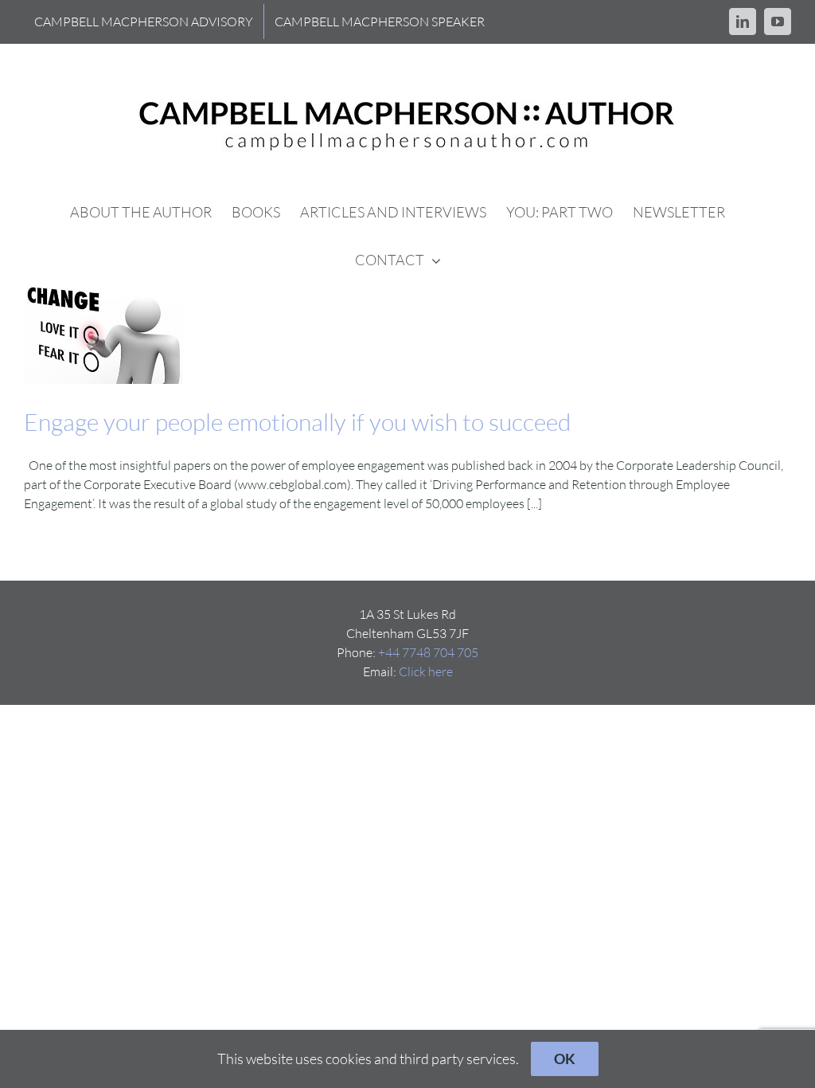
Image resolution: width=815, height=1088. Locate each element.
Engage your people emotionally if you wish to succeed (297, 421)
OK (564, 1058)
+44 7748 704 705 (428, 652)
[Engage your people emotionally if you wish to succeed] (103, 334)
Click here (426, 671)
